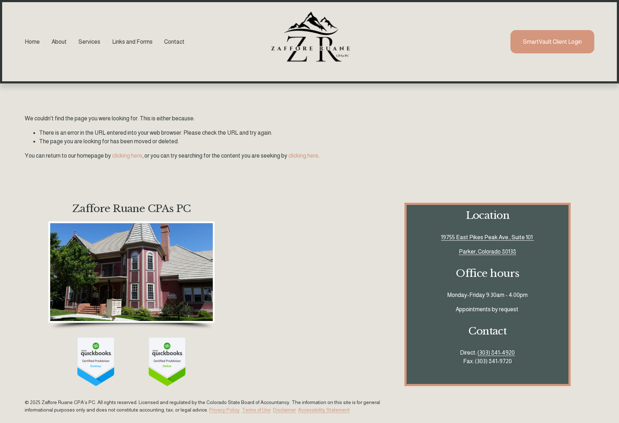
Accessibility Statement (324, 410)
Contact (174, 42)
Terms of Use (256, 410)
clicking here (127, 156)
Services (89, 42)
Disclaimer (284, 410)
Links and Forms (132, 42)
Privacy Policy (224, 410)
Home (32, 42)
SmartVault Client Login (552, 42)
